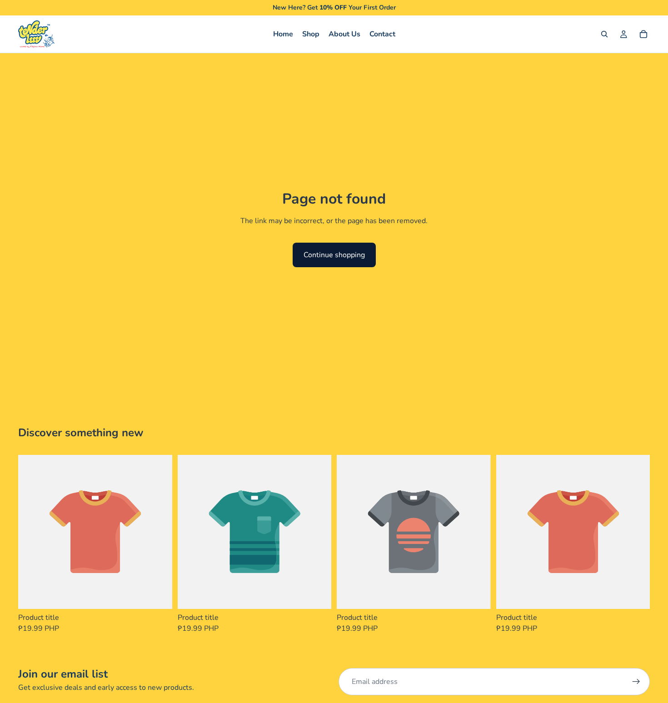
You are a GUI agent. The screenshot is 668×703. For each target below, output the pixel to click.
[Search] (604, 34)
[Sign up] (636, 681)
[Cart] (643, 34)
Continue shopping (334, 255)
